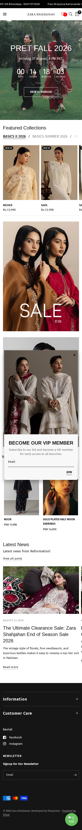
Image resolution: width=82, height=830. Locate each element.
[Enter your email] (75, 775)
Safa (44, 205)
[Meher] (21, 172)
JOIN (69, 472)
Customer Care (17, 713)
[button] (41, 92)
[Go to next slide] (73, 498)
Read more (10, 667)
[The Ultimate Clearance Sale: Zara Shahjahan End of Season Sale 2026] (41, 590)
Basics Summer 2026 (49, 136)
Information (15, 699)
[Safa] (59, 172)
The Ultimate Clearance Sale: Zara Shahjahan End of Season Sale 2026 (39, 634)
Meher (7, 205)
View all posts (12, 558)
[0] (76, 14)
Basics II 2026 (14, 136)
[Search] (70, 14)
